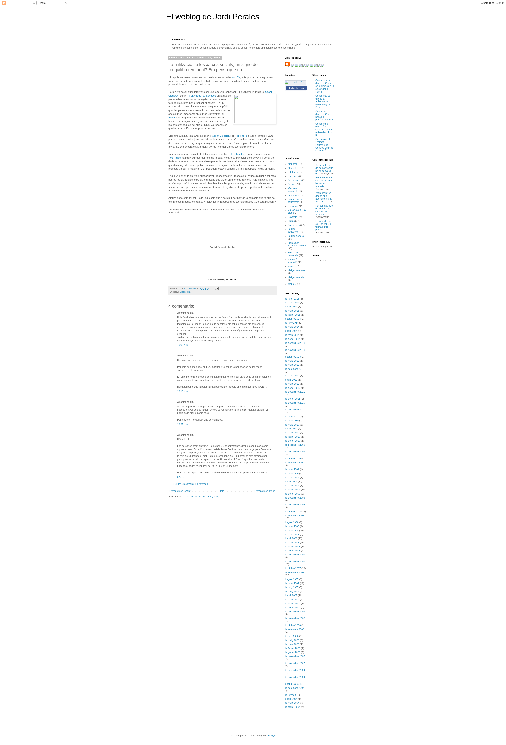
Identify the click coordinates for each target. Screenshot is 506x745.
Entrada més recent (179, 491)
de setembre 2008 (294, 515)
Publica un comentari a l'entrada (190, 484)
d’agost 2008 (292, 522)
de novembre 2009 (295, 451)
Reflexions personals (293, 254)
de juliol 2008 (292, 526)
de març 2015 (292, 310)
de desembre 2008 (295, 497)
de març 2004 (292, 702)
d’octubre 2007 (293, 568)
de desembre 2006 (295, 611)
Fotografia (293, 206)
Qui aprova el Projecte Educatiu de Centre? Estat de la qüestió (324, 145)
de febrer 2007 (292, 603)
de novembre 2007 (295, 561)
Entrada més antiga (264, 491)
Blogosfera (185, 292)
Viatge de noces (296, 270)
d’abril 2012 (291, 379)
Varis (290, 266)
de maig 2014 (292, 326)
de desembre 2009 (295, 445)
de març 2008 (292, 542)
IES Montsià (238, 154)
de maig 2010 (292, 424)
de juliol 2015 (292, 298)
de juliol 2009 (292, 469)
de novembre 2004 (295, 677)
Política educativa (293, 230)
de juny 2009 (292, 473)
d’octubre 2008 (293, 511)
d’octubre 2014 (293, 319)
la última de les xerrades (201, 95)
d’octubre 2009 (293, 458)
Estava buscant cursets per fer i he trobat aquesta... (323, 182)
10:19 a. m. (183, 391)
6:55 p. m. (182, 477)
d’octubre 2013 (293, 356)
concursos (293, 176)
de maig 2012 (292, 375)
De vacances (295, 180)
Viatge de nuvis (296, 277)
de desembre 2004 (295, 670)
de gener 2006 (292, 652)
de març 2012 (292, 383)
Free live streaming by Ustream (222, 280)
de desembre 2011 (295, 392)
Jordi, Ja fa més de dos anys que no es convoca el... (324, 169)
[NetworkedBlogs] (295, 85)
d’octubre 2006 (293, 625)
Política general (296, 236)
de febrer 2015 (292, 314)
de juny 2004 (292, 695)
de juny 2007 (292, 587)
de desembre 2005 (295, 656)
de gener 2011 (292, 398)
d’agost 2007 (292, 579)
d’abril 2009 (291, 481)
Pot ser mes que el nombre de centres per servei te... (324, 210)
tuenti (171, 117)
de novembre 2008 (295, 504)
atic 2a (235, 77)
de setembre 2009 (294, 462)
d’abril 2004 (291, 699)
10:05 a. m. (183, 345)
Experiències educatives (295, 200)
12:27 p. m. (183, 424)
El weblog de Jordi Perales (212, 16)
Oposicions (294, 225)
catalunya (293, 172)
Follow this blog (296, 88)
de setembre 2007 (294, 572)
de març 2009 (292, 485)
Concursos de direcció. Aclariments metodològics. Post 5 (322, 101)
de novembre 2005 (295, 663)
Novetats (292, 217)
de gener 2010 (292, 440)
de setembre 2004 (294, 688)
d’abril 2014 (291, 331)
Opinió (291, 221)
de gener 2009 (292, 493)
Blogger (272, 735)
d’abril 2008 (291, 538)
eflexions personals (293, 189)
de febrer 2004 (292, 707)
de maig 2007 (292, 591)
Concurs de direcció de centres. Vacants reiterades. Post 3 (324, 129)
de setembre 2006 (294, 629)
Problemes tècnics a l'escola (297, 244)
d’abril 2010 (291, 428)
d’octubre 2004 (293, 684)
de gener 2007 (292, 607)
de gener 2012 (292, 388)
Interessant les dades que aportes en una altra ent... (323, 197)
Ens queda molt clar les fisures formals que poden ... (323, 225)
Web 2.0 (292, 284)
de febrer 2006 (292, 648)
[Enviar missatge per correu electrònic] (216, 288)
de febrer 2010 (292, 436)
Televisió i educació (293, 261)
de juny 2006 (292, 636)
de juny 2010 (292, 420)
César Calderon (221, 135)
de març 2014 (292, 335)
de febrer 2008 (292, 546)
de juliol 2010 (292, 416)
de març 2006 (292, 644)
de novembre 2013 (295, 350)
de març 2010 (292, 432)
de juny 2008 (292, 530)
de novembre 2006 (295, 618)
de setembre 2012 (294, 369)
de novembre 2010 (295, 409)
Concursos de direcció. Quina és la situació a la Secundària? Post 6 (324, 86)
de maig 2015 (292, 302)
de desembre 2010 (295, 402)
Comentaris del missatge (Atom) (202, 496)
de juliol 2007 (292, 583)
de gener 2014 (292, 339)
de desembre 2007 (295, 554)
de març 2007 (292, 599)
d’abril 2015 (291, 306)
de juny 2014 (292, 322)
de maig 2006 (292, 640)
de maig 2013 (292, 360)
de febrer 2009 (292, 489)
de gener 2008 (292, 550)
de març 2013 (292, 364)
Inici (222, 491)
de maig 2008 (292, 534)
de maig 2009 (292, 477)
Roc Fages (241, 135)
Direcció (292, 184)
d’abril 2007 (291, 595)
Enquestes (293, 195)
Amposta (292, 164)
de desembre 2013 (295, 343)
